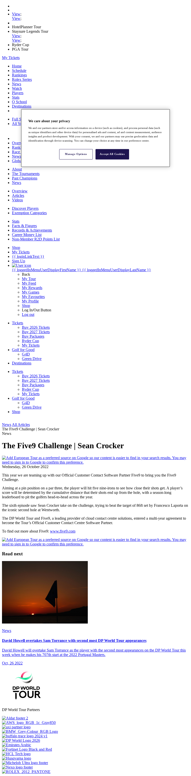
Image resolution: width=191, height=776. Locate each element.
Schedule (19, 70)
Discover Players (25, 208)
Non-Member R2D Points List (36, 239)
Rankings (19, 75)
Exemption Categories (29, 213)
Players (17, 93)
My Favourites (33, 297)
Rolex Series (22, 79)
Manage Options (76, 154)
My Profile (30, 301)
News (16, 84)
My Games (30, 292)
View (16, 14)
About (17, 169)
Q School (19, 102)
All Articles (21, 424)
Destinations (21, 106)
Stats (15, 97)
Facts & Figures (24, 226)
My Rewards (32, 288)
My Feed (29, 283)
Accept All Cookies (112, 154)
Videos (17, 200)
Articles (18, 195)
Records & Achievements (32, 230)
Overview (20, 143)
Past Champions (24, 178)
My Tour (29, 279)
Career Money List (27, 235)
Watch (17, 88)
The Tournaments (26, 174)
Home (17, 66)
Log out (28, 314)
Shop (26, 305)
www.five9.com (62, 531)
